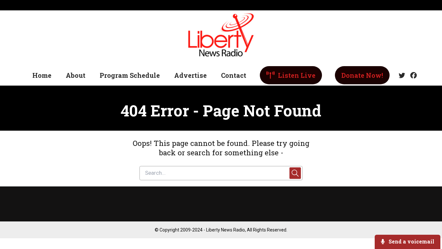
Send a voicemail (410, 241)
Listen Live (295, 75)
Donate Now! (362, 75)
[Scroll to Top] (426, 218)
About (75, 75)
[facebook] (412, 75)
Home (41, 75)
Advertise (190, 75)
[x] (402, 75)
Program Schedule (130, 75)
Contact (233, 75)
